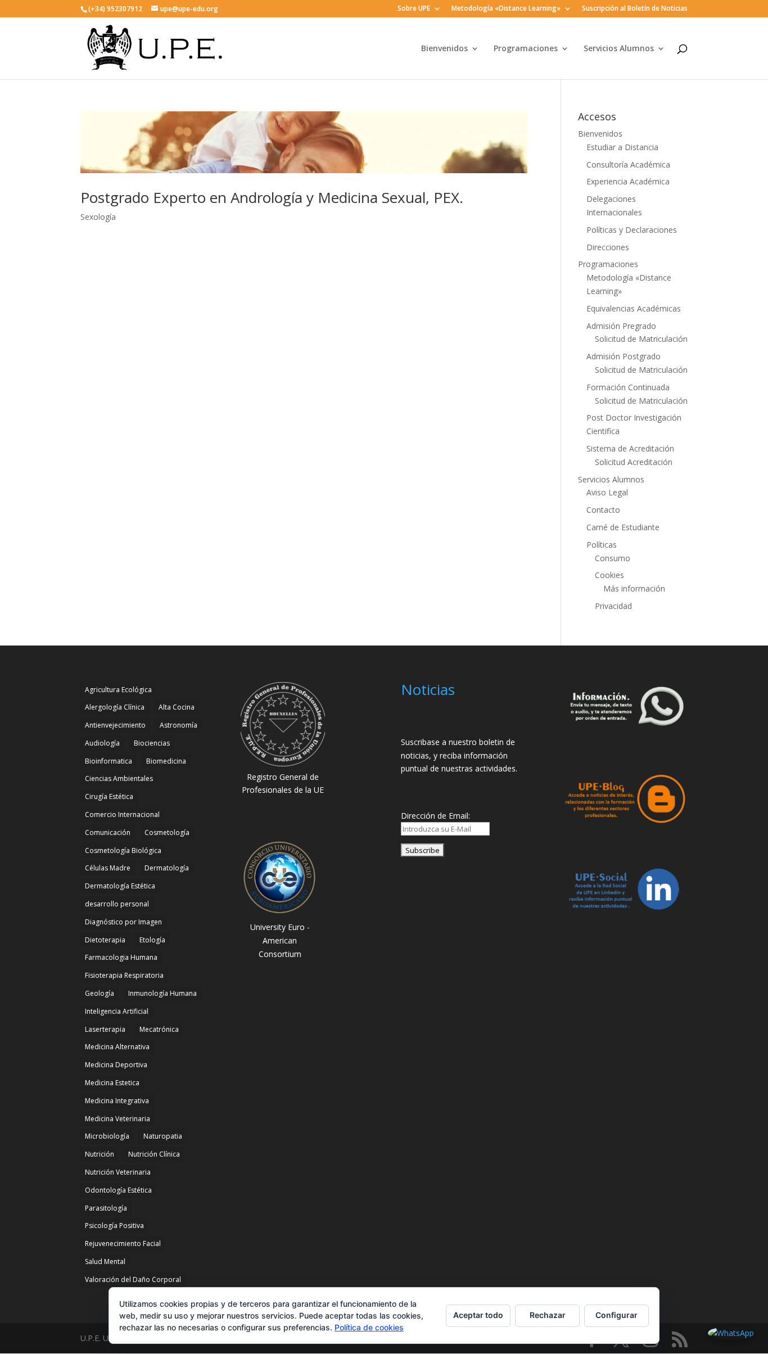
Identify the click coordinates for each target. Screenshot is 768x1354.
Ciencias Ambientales (119, 778)
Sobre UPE (413, 9)
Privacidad (613, 606)
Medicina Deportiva (116, 1064)
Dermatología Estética (120, 886)
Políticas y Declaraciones (631, 229)
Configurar (616, 1315)
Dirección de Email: (435, 815)
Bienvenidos (444, 48)
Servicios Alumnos (619, 48)
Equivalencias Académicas (633, 308)
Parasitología (106, 1208)
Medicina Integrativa (117, 1100)
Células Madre (107, 868)
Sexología (98, 216)
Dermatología (166, 868)
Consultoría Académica (628, 164)
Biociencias (152, 743)
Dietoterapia (105, 940)
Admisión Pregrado (621, 326)
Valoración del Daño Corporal (133, 1279)
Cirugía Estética (109, 796)
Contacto (603, 509)
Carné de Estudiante (622, 527)
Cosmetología (166, 832)
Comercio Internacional (122, 814)
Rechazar (548, 1315)
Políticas (601, 544)
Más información (634, 588)
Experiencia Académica (628, 181)
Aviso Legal (607, 492)
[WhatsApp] (731, 1333)
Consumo (612, 558)
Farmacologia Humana (121, 957)
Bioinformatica (108, 761)
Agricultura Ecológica (118, 689)
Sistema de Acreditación (630, 448)
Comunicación (107, 832)
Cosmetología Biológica (123, 850)
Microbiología (107, 1136)
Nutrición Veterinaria (118, 1172)
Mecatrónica (159, 1029)
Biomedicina (166, 761)
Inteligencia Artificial (116, 1011)
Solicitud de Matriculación (641, 338)
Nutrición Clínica (154, 1154)
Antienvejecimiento (115, 725)
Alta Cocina (177, 707)
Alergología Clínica (114, 707)
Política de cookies (369, 1327)
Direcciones (607, 247)
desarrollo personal (117, 904)
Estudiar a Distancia (622, 147)
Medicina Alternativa (117, 1046)
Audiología (102, 743)
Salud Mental (105, 1261)
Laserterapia (105, 1029)
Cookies (609, 575)
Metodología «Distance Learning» (506, 9)
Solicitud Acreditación (633, 462)
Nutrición (99, 1154)
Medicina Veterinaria (117, 1118)
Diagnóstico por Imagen (123, 922)
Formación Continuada (628, 387)
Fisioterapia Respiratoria (124, 975)
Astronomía (178, 725)
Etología (152, 940)
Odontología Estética (118, 1190)
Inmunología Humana (162, 993)
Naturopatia (162, 1136)
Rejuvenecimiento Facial (123, 1243)
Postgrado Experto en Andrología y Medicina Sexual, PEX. (271, 197)
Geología (99, 993)
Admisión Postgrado (623, 356)
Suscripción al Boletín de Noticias (635, 9)
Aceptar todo (478, 1315)
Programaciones (526, 48)
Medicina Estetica (112, 1082)
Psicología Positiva (114, 1225)
